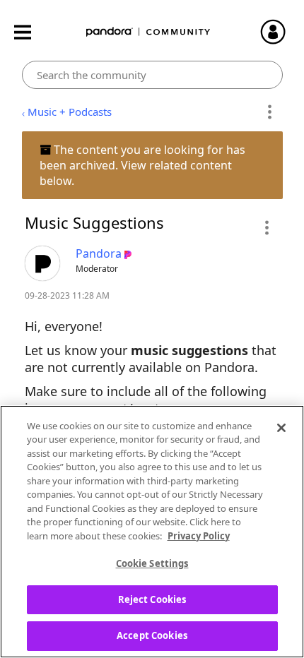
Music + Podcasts (70, 111)
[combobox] (152, 75)
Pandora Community (148, 32)
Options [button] (270, 112)
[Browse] (29, 32)
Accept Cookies (152, 635)
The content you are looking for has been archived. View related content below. (142, 165)
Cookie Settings (152, 563)
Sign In (279, 32)
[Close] (281, 427)
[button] (266, 227)
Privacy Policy (199, 536)
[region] (152, 531)
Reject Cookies (152, 599)
